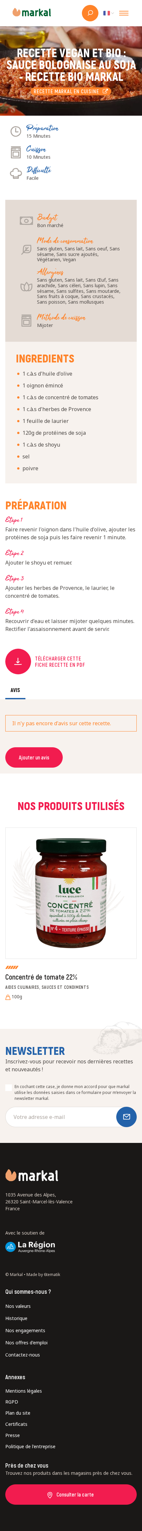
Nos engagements (25, 1330)
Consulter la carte (75, 1494)
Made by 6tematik (43, 1274)
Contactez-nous (22, 1355)
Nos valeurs (18, 1306)
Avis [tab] (15, 690)
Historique (16, 1318)
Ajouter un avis (34, 757)
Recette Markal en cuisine (68, 91)
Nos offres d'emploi (26, 1342)
